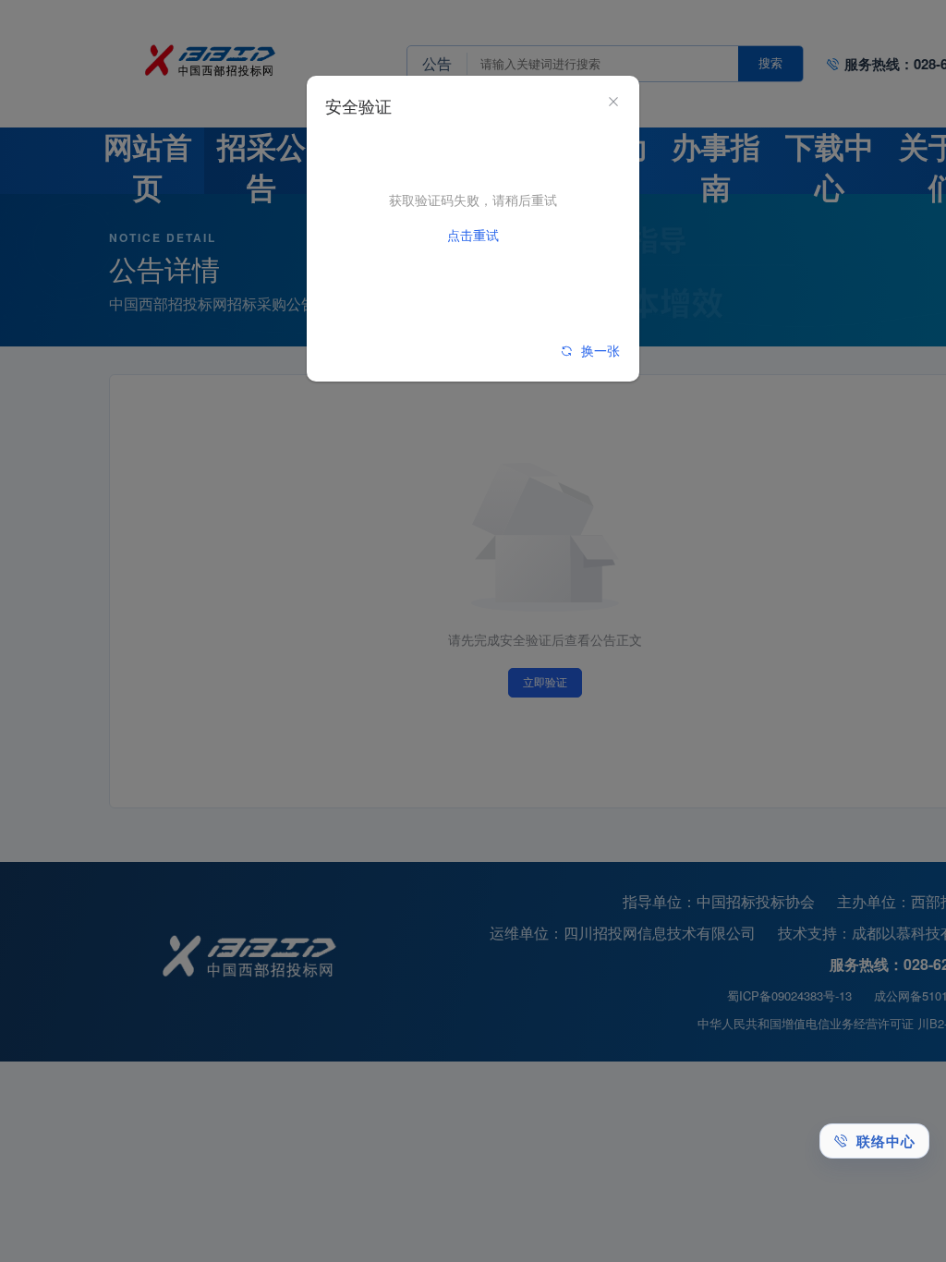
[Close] (613, 102)
